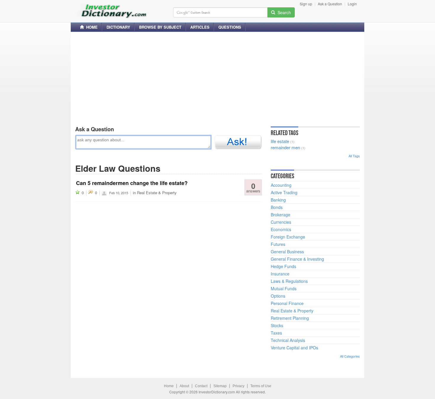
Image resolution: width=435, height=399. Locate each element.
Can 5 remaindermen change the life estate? (132, 183)
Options (278, 296)
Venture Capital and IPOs (294, 348)
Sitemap (220, 386)
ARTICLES (200, 27)
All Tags (354, 155)
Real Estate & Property (157, 192)
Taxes (276, 333)
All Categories (350, 356)
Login (352, 3)
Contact (201, 386)
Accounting (281, 185)
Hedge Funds (283, 266)
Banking (278, 200)
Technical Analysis (288, 340)
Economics (281, 229)
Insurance (280, 274)
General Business (287, 251)
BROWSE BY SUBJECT (160, 27)
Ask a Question (330, 3)
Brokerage (280, 215)
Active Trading (284, 192)
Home (169, 386)
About (184, 386)
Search (283, 12)
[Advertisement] (217, 77)
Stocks (277, 325)
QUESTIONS (229, 27)
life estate (280, 141)
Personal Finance (287, 303)
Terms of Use (260, 386)
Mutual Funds (284, 288)
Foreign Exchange (288, 237)
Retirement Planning (290, 318)
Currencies (281, 222)
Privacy (238, 386)
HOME (91, 27)
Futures (278, 244)
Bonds (277, 207)
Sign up (306, 3)
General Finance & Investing (297, 259)
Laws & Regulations (289, 281)
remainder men (285, 147)
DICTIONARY (118, 27)
